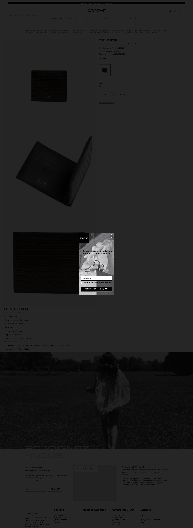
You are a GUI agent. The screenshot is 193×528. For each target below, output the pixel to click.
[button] (111, 236)
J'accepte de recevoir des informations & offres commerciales (96, 284)
